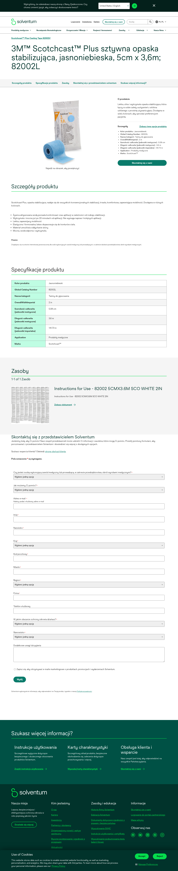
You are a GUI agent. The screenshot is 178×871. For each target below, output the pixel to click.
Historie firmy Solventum (102, 809)
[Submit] (150, 21)
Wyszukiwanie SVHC (101, 828)
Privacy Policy (58, 866)
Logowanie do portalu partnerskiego (148, 815)
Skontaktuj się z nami (141, 809)
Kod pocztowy (20, 554)
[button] (146, 864)
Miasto (17, 567)
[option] (62, 134)
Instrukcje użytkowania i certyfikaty (108, 833)
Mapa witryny (137, 820)
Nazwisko (18, 528)
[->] (134, 5)
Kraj (15, 541)
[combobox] (140, 21)
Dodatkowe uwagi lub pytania (27, 645)
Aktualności (57, 847)
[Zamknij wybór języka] (154, 5)
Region (17, 580)
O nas (54, 809)
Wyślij (20, 679)
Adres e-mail (20, 498)
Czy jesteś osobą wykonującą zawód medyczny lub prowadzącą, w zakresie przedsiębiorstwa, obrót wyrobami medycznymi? (72, 472)
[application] (62, 132)
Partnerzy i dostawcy (61, 825)
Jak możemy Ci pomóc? (25, 485)
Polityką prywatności (84, 691)
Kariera (96, 22)
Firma (16, 593)
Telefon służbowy (21, 606)
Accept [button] (141, 856)
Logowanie (75, 22)
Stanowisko (19, 632)
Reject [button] (160, 856)
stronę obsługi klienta (55, 451)
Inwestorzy (87, 22)
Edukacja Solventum (100, 815)
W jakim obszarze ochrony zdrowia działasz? (35, 619)
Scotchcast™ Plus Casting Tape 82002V (31, 38)
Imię (16, 515)
